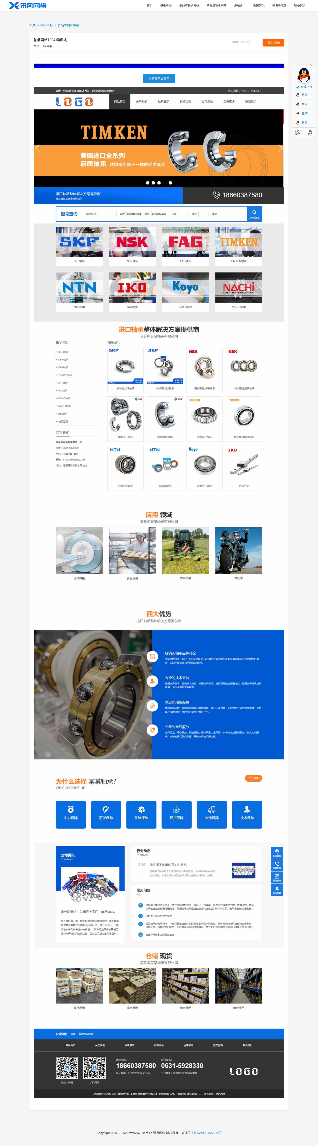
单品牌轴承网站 (216, 5)
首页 (150, 5)
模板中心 (166, 5)
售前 (305, 94)
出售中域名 (279, 5)
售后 (305, 122)
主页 (32, 25)
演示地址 (273, 43)
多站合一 (240, 5)
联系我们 (299, 5)
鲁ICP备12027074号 (208, 1133)
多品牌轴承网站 (189, 5)
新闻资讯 (259, 5)
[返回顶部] (310, 133)
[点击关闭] (311, 64)
